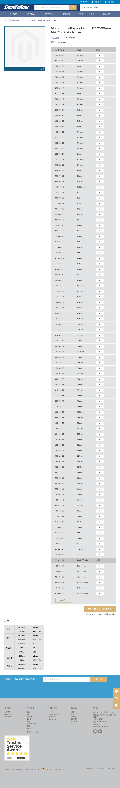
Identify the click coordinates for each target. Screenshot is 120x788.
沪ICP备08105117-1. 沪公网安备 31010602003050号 (46, 769)
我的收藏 (74, 721)
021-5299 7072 (94, 7)
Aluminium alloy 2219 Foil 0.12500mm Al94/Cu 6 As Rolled (34, 20)
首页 (6, 20)
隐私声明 (89, 768)
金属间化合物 (31, 723)
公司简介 (7, 712)
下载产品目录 (33, 732)
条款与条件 (100, 768)
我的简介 (74, 716)
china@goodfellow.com (101, 726)
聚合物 (29, 728)
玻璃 (28, 721)
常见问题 (52, 717)
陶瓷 (28, 714)
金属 (28, 726)
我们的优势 (8, 714)
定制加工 (67, 14)
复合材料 (30, 716)
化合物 (29, 719)
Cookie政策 (112, 768)
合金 (28, 712)
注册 (72, 712)
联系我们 (107, 14)
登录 (72, 714)
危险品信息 (52, 719)
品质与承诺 (8, 716)
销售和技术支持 (54, 715)
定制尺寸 (63, 600)
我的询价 (86, 2)
